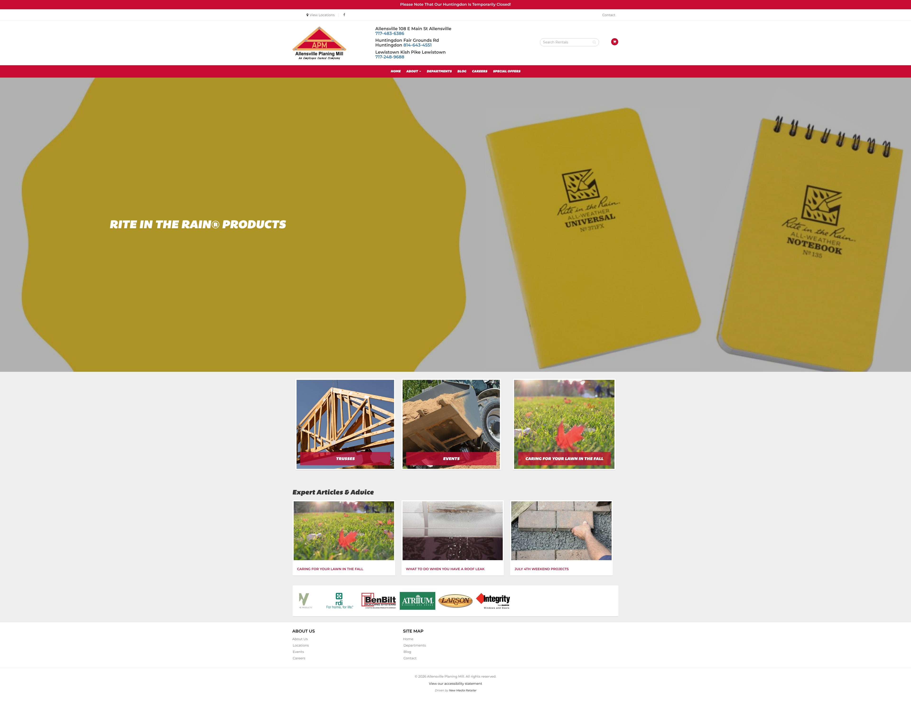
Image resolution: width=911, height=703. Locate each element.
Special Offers (507, 71)
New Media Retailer (462, 690)
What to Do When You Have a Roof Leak (445, 569)
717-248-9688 (389, 57)
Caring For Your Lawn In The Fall (330, 569)
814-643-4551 (417, 45)
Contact (608, 15)
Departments (439, 71)
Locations (301, 645)
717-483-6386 (389, 33)
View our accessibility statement (455, 683)
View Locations (322, 15)
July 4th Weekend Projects (542, 569)
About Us (300, 639)
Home (395, 71)
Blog (461, 71)
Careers (479, 71)
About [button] (412, 71)
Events (298, 652)
